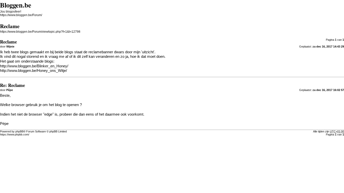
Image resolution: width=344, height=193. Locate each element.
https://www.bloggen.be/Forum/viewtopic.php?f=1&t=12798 (40, 31)
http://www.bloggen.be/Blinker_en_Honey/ (34, 66)
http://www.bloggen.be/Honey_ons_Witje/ (33, 71)
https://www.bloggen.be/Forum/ (21, 15)
